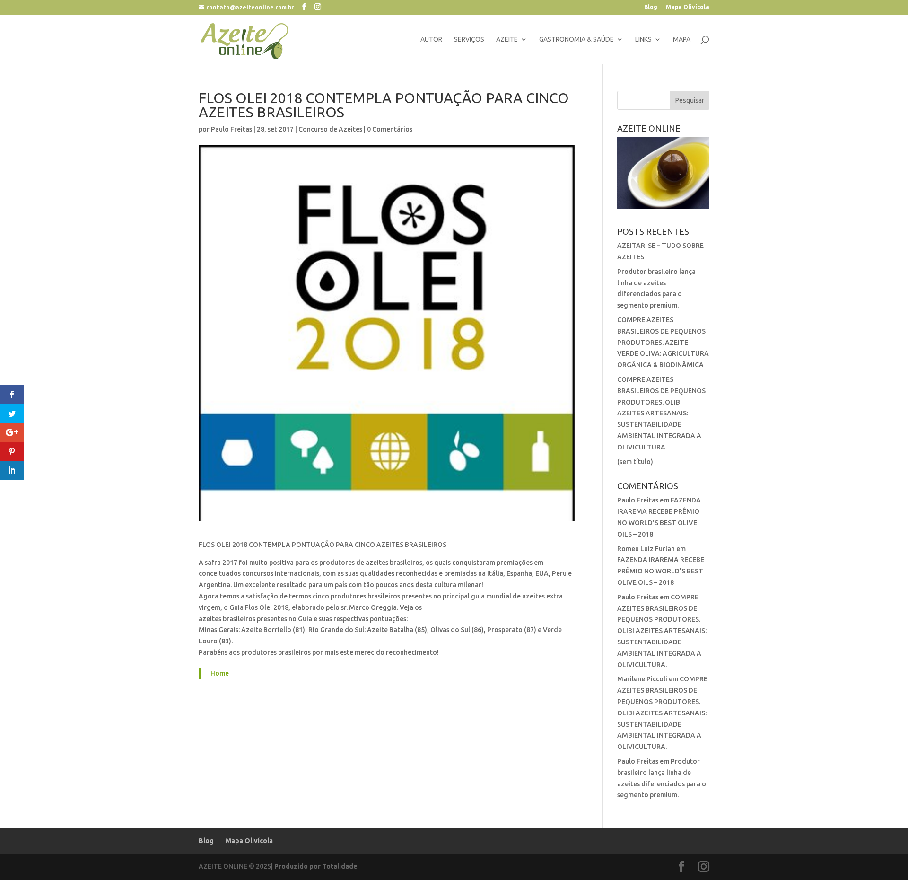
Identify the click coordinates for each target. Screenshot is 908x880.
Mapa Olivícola (687, 7)
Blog (650, 7)
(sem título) (635, 462)
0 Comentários (389, 129)
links (643, 39)
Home (219, 673)
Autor (431, 39)
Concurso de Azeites (330, 129)
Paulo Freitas (231, 129)
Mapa (681, 39)
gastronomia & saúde (576, 39)
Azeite (507, 39)
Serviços (469, 39)
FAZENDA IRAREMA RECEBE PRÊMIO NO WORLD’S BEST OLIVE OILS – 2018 (660, 571)
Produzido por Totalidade (316, 866)
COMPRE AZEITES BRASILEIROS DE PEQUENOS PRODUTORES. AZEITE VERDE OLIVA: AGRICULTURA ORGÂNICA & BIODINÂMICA (663, 342)
